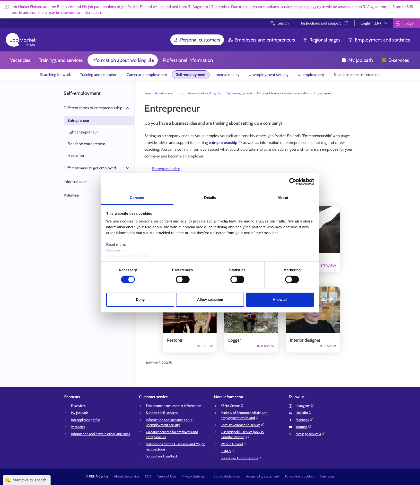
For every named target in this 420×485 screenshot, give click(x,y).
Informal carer (75, 181)
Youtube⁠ (301, 427)
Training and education (98, 74)
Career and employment (147, 74)
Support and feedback (162, 456)
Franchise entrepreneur (86, 143)
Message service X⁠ (308, 434)
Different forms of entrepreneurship (93, 108)
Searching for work (55, 74)
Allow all (280, 299)
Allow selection (210, 299)
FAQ (148, 476)
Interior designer (305, 340)
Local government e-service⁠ (240, 425)
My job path (360, 60)
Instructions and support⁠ (321, 23)
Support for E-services (162, 413)
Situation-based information (356, 74)
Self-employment (190, 74)
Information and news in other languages (100, 434)
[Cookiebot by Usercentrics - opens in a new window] (292, 181)
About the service (126, 476)
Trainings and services (61, 60)
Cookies (113, 250)
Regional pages (324, 40)
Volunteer (71, 195)
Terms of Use (166, 476)
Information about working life (122, 60)
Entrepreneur (78, 120)
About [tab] (283, 197)
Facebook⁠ (302, 420)
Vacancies (20, 60)
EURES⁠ (226, 451)
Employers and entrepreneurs (265, 40)
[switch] (183, 279)
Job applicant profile (85, 420)
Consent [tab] (137, 197)
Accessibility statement (262, 476)
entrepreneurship (223, 142)
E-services (398, 60)
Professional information (188, 60)
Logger (234, 340)
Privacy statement (195, 476)
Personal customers (200, 40)
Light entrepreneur (83, 132)
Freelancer (76, 155)
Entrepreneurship (166, 168)
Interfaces (327, 476)
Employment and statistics (382, 40)
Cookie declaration (226, 476)
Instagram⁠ (303, 405)
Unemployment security (269, 74)
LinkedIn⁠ (302, 413)
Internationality (227, 74)
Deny (140, 299)
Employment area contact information (173, 405)
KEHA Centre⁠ (230, 405)
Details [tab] (210, 197)
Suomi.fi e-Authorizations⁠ (239, 458)
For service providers (299, 476)
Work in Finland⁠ (232, 444)
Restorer (175, 340)
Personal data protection (128, 256)
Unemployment (311, 74)
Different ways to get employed (90, 168)
